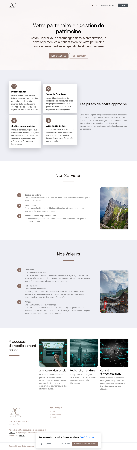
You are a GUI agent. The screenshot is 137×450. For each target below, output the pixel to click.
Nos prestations (58, 56)
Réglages (47, 443)
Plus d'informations (87, 437)
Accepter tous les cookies (86, 443)
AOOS (22, 436)
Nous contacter (79, 56)
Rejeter (67, 443)
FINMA (12, 433)
